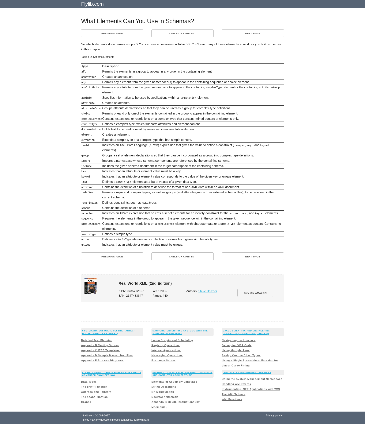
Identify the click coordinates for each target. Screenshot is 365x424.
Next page (252, 33)
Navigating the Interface (239, 340)
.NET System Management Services (247, 372)
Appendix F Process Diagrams (102, 360)
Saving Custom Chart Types (241, 355)
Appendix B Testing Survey (100, 345)
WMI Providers (232, 399)
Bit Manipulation (162, 391)
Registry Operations (165, 345)
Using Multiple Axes (236, 350)
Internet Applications (166, 350)
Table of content (182, 33)
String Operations (163, 386)
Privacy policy (274, 415)
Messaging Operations (167, 355)
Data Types (89, 381)
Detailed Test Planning (96, 340)
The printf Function (94, 386)
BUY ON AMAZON (255, 293)
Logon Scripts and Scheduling (172, 340)
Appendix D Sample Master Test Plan (107, 355)
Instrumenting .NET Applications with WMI (251, 389)
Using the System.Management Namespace (252, 379)
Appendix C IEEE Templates (100, 350)
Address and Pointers (96, 391)
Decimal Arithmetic (164, 397)
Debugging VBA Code (237, 345)
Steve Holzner (207, 291)
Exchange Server (163, 360)
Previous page (112, 33)
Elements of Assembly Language (174, 381)
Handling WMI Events (236, 384)
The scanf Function (94, 397)
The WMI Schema (233, 394)
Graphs (86, 402)
